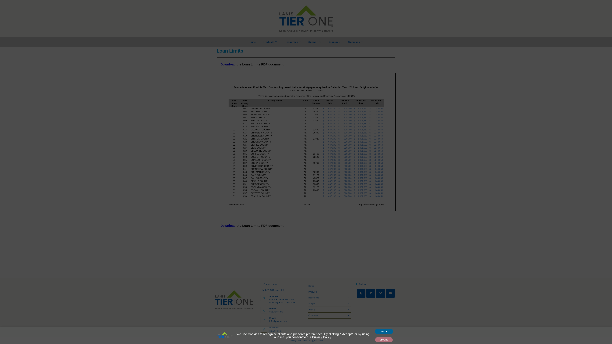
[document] (306, 172)
